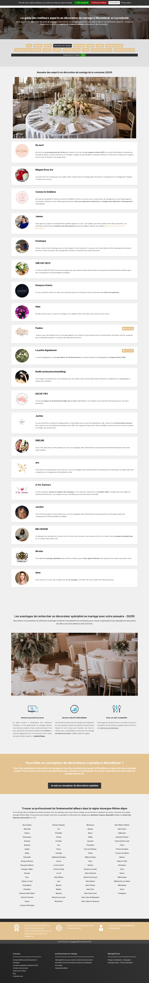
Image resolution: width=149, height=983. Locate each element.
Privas (90, 853)
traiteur (85, 50)
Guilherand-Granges (59, 857)
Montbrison (59, 901)
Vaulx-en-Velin (122, 861)
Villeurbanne (122, 885)
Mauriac (59, 885)
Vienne (122, 873)
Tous (29, 46)
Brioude (27, 873)
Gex (58, 845)
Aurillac (27, 849)
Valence (122, 857)
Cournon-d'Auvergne (27, 905)
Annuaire (15, 960)
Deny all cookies (99, 3)
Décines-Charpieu (58, 825)
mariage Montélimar (61, 968)
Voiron (122, 889)
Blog (14, 973)
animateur (38, 46)
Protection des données (20, 968)
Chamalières (27, 885)
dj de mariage (79, 46)
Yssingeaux (122, 893)
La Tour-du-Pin (59, 865)
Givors (59, 849)
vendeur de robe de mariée (124, 50)
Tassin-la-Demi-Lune (122, 841)
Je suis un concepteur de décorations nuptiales (74, 785)
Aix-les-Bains (27, 825)
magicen (100, 46)
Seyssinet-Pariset (122, 837)
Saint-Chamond (90, 873)
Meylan (58, 889)
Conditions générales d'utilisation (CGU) (25, 965)
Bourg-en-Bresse (27, 861)
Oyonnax (90, 841)
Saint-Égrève (90, 881)
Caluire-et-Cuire (27, 881)
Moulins (90, 829)
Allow (83, 55)
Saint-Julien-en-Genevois (90, 901)
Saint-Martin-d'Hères (122, 825)
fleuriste (90, 46)
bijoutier (48, 46)
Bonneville (27, 857)
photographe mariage (72, 50)
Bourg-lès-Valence (27, 865)
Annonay (27, 841)
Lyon (58, 881)
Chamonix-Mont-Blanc (27, 893)
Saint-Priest (122, 829)
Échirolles (58, 833)
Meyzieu (59, 893)
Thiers (122, 845)
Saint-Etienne (90, 885)
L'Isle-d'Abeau (58, 877)
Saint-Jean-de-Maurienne (90, 897)
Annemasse (27, 837)
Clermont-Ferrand (27, 897)
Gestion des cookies (19, 971)
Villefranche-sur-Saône (122, 881)
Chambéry (27, 889)
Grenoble (59, 853)
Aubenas (27, 845)
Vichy (122, 869)
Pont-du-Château (90, 849)
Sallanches (122, 833)
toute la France (39, 736)
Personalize (114, 3)
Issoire (58, 861)
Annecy (27, 833)
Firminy (58, 837)
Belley (27, 853)
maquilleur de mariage (114, 46)
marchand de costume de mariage (27, 50)
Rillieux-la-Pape (90, 857)
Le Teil (59, 873)
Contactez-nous (18, 976)
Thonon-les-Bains (122, 849)
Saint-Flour (90, 889)
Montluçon (90, 825)
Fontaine (59, 841)
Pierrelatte (90, 845)
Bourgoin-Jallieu (27, 869)
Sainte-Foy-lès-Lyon (90, 877)
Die (59, 829)
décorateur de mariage (62, 46)
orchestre (57, 50)
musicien (47, 50)
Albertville (27, 829)
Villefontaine (122, 877)
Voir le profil (128, 328)
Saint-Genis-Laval (90, 893)
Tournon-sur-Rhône (122, 853)
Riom (90, 861)
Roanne (90, 865)
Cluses (27, 901)
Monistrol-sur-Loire (58, 897)
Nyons (90, 833)
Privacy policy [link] (126, 3)
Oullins (90, 837)
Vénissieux (122, 865)
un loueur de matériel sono (101, 50)
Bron (27, 877)
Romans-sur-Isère (90, 869)
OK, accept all (82, 3)
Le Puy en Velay (58, 869)
